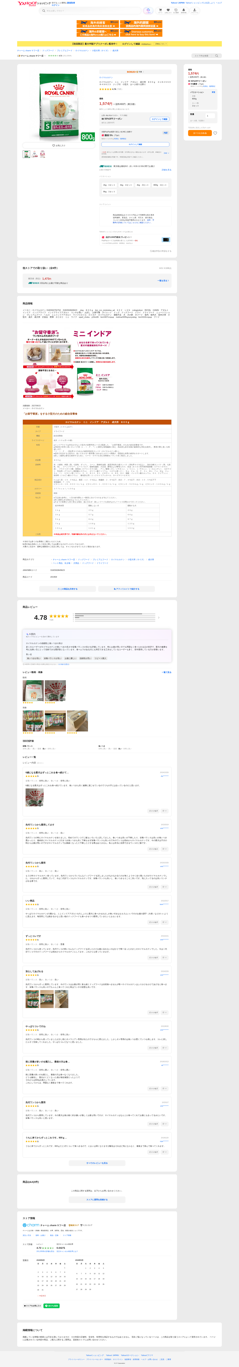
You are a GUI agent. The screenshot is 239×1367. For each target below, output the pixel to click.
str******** (165, 1065)
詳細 (165, 153)
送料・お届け (41, 1235)
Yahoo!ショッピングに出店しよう (200, 3)
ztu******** (165, 776)
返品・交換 (54, 1235)
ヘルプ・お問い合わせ (149, 1359)
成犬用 (115, 50)
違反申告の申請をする (162, 251)
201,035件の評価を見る (45, 1251)
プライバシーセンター (94, 1359)
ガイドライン (118, 1359)
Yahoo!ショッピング (95, 1355)
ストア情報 (67, 1235)
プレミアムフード (64, 50)
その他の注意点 (63, 664)
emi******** (164, 828)
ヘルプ (219, 3)
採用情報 (136, 1359)
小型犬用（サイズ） (100, 50)
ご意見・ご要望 (165, 1359)
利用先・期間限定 (120, 139)
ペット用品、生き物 (61, 563)
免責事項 (127, 1359)
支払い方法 (27, 1235)
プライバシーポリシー (76, 1359)
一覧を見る (162, 280)
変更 (213, 92)
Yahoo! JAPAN (178, 3)
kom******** (164, 904)
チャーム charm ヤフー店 (28, 50)
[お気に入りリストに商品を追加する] (215, 133)
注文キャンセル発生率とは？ (67, 1251)
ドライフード (102, 563)
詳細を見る (167, 170)
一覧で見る (167, 672)
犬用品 (76, 563)
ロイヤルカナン (82, 50)
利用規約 (108, 1359)
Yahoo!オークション (130, 1355)
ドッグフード (48, 50)
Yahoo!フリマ (147, 1355)
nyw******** (164, 1141)
